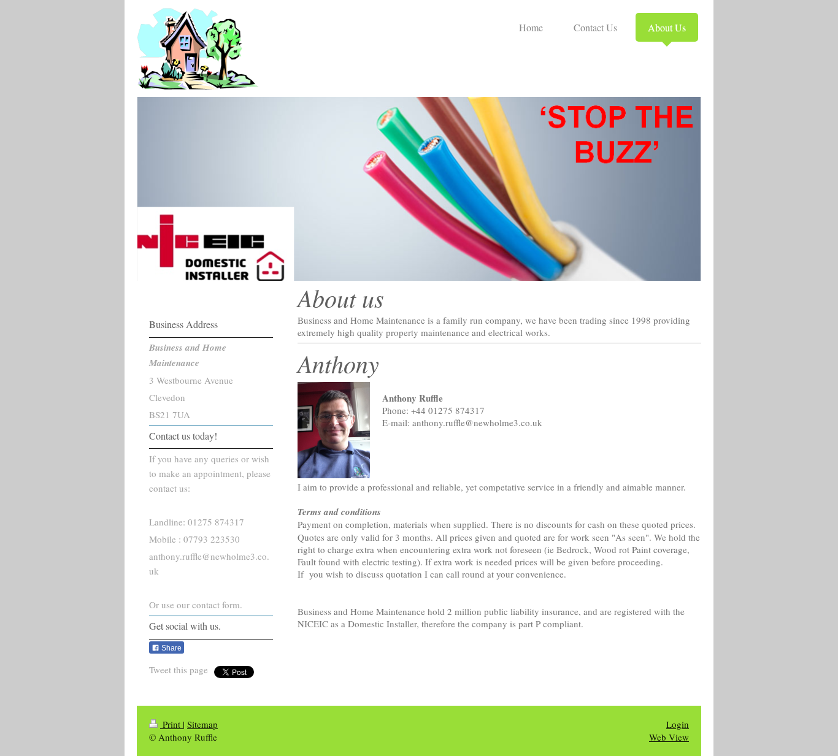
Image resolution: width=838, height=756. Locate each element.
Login (677, 724)
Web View (669, 737)
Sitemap (202, 724)
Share (171, 648)
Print (171, 724)
